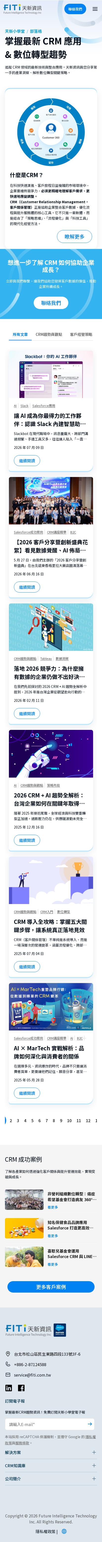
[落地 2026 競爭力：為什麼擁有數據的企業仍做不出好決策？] (51, 627)
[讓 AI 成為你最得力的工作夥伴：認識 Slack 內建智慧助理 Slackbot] (51, 374)
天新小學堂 (15, 31)
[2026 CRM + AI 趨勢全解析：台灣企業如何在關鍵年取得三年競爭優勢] (51, 753)
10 (69, 1120)
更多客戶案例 (51, 1286)
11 (78, 1120)
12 (88, 1120)
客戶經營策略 (81, 334)
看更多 (53, 1207)
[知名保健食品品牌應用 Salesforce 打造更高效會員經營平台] (24, 1228)
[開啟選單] (95, 9)
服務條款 (22, 1442)
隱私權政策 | (47, 1531)
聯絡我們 (51, 302)
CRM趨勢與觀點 (49, 334)
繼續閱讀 (27, 461)
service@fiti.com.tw (32, 1375)
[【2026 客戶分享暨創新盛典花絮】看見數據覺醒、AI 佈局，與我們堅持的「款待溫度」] (51, 500)
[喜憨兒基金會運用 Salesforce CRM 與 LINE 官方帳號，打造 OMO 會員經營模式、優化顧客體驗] (24, 1257)
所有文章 (20, 334)
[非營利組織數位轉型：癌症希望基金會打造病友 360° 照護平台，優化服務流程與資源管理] (24, 1199)
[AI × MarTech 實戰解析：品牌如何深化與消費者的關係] (51, 1006)
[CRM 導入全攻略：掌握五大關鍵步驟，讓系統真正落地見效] (51, 880)
